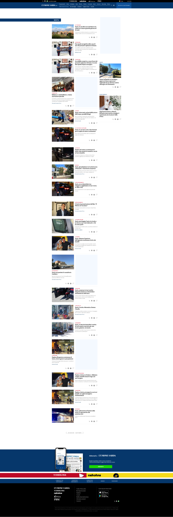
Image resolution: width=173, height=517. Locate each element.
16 (76, 432)
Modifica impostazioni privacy (82, 496)
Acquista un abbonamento (74, 481)
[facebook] (45, 1)
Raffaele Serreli (78, 52)
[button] (89, 37)
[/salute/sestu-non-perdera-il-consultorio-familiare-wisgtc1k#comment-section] (73, 283)
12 (70, 432)
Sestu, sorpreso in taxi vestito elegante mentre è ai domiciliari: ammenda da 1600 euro (85, 291)
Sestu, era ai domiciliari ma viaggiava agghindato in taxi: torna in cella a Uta (86, 185)
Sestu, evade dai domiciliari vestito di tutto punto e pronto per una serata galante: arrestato (85, 326)
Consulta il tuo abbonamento (59, 481)
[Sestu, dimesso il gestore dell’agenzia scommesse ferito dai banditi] (63, 243)
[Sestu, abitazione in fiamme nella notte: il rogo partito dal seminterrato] (63, 415)
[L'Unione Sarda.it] (49, 5)
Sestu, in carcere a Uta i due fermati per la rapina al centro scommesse (86, 130)
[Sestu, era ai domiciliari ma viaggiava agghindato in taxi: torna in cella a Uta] (63, 189)
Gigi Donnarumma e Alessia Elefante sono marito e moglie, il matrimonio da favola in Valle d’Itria (109, 114)
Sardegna (72, 4)
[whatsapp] (47, 1)
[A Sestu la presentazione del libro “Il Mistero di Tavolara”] (63, 209)
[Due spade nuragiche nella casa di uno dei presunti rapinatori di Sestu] (63, 48)
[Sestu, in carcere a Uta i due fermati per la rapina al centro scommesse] (63, 134)
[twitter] (43, 1)
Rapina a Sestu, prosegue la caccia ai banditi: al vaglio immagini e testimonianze (86, 393)
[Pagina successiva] (66, 433)
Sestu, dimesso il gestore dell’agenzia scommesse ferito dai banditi (85, 240)
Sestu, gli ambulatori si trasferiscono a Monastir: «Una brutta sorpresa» (86, 167)
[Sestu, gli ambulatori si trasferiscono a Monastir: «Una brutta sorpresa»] (63, 171)
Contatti (78, 494)
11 (68, 432)
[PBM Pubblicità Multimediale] (99, 1)
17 (77, 432)
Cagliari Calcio (86, 6)
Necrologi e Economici (81, 490)
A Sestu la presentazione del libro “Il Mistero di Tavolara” (86, 204)
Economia (90, 4)
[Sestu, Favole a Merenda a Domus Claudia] (63, 312)
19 (80, 432)
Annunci (98, 4)
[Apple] (109, 492)
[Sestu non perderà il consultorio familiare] (63, 262)
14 (73, 432)
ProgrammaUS (62, 4)
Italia (77, 4)
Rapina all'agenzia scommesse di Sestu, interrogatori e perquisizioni (62, 358)
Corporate (78, 501)
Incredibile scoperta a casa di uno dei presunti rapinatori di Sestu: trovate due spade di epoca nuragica (86, 62)
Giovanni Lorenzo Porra (56, 103)
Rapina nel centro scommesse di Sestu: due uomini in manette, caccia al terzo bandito (86, 151)
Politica (84, 4)
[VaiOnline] (91, 1)
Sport (94, 4)
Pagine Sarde (115, 481)
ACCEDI (129, 1)
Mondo (80, 4)
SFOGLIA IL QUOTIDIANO (124, 5)
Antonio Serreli (78, 120)
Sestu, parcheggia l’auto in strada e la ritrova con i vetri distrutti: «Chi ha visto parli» (85, 222)
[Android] (109, 496)
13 (71, 432)
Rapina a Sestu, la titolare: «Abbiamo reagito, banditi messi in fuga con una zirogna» (86, 376)
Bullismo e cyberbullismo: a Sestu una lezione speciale (62, 95)
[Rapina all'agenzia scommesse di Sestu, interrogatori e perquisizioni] (63, 346)
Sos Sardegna (73, 6)
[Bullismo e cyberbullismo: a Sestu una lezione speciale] (63, 84)
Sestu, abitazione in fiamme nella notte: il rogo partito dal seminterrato (85, 412)
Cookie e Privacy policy (81, 488)
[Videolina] (73, 1)
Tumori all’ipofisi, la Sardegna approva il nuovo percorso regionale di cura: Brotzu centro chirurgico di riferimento (109, 82)
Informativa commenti (81, 498)
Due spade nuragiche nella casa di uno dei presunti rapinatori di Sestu (85, 44)
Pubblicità (78, 492)
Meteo (108, 4)
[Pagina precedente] (83, 433)
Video (67, 4)
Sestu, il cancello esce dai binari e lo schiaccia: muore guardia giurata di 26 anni (85, 28)
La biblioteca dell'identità (90, 481)
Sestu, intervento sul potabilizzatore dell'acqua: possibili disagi (86, 113)
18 (79, 432)
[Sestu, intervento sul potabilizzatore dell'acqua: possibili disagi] (63, 117)
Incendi (92, 6)
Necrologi (104, 4)
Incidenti (79, 6)
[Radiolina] (83, 1)
